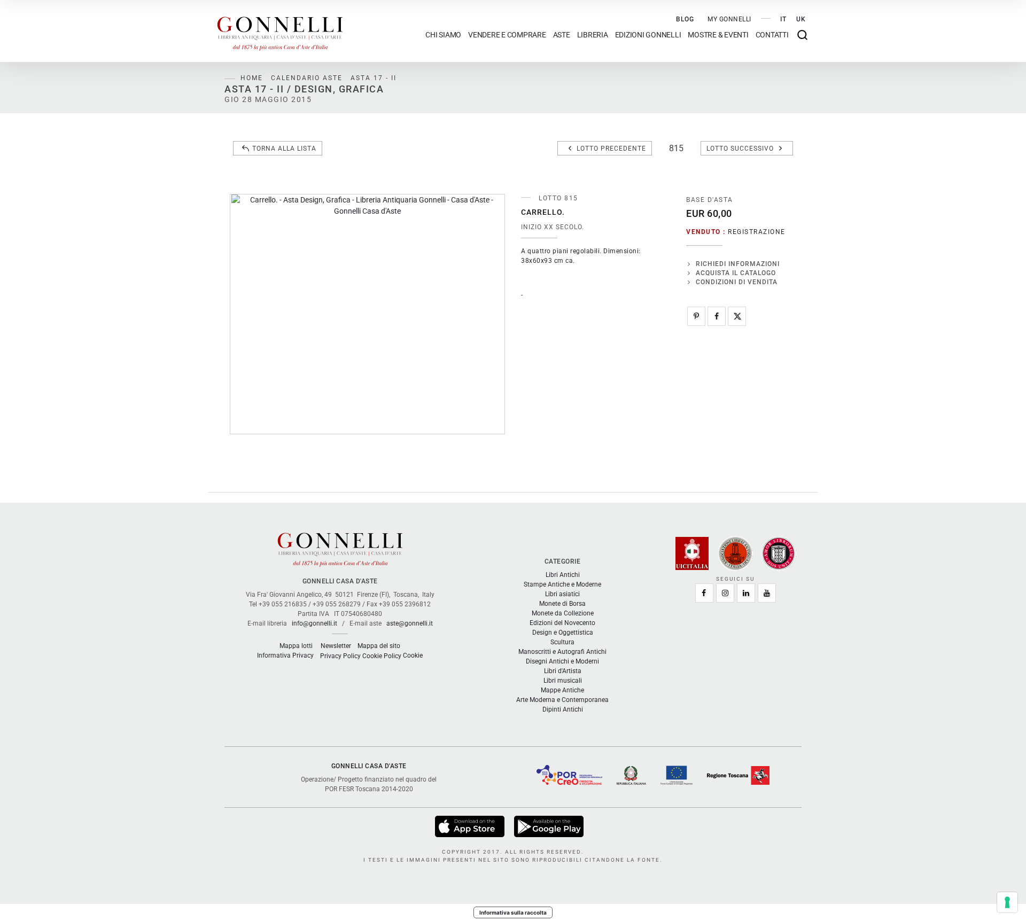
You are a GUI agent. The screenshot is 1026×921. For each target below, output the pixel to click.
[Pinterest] (696, 316)
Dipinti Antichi (562, 709)
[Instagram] (725, 593)
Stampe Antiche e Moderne (562, 584)
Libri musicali (562, 680)
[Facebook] (717, 316)
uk (801, 19)
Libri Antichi (563, 575)
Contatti (772, 35)
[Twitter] (737, 316)
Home (251, 78)
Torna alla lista (284, 148)
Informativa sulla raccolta (513, 912)
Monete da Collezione (563, 613)
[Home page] (280, 31)
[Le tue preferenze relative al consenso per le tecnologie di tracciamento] (1007, 902)
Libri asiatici (562, 594)
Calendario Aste (307, 78)
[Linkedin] (746, 593)
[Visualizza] (470, 826)
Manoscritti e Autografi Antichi (562, 651)
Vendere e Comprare (507, 35)
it (783, 19)
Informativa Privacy (285, 655)
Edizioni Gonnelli (648, 35)
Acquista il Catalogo (736, 273)
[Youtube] (767, 593)
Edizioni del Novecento (562, 623)
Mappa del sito (378, 646)
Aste (561, 35)
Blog (685, 19)
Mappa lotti (296, 646)
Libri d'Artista (562, 671)
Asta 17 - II (374, 78)
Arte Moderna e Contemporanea (562, 700)
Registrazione (757, 232)
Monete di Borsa (562, 603)
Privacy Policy (340, 656)
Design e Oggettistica (562, 632)
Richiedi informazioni (738, 264)
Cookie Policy (381, 656)
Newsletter (336, 646)
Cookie (413, 655)
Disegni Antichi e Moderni (562, 661)
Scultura (562, 642)
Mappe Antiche (562, 690)
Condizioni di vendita (737, 282)
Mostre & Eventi (718, 35)
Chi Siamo (443, 35)
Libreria (592, 35)
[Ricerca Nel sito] (802, 35)
